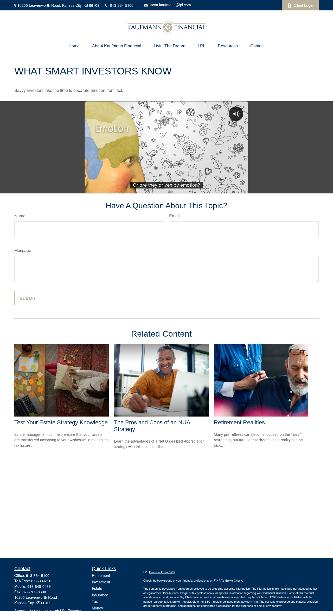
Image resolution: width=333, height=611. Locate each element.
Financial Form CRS (162, 572)
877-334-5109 (43, 580)
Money (97, 607)
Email (174, 216)
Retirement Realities (239, 422)
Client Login (303, 5)
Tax (95, 601)
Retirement (101, 575)
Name (19, 216)
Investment (101, 581)
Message (22, 250)
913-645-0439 (39, 586)
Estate (97, 588)
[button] (74, 45)
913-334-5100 (121, 5)
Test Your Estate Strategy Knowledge (61, 422)
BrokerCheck (233, 580)
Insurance (100, 594)
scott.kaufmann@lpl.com (170, 4)
